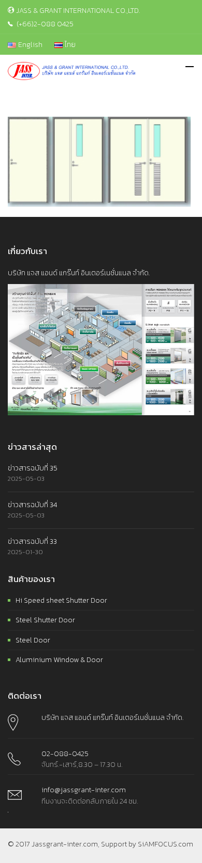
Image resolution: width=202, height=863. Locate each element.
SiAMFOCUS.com (165, 844)
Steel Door (33, 640)
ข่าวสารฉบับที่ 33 (32, 541)
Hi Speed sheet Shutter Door (61, 600)
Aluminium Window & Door (59, 659)
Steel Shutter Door (45, 620)
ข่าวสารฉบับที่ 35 (32, 468)
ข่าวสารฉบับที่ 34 (32, 504)
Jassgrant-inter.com (65, 844)
